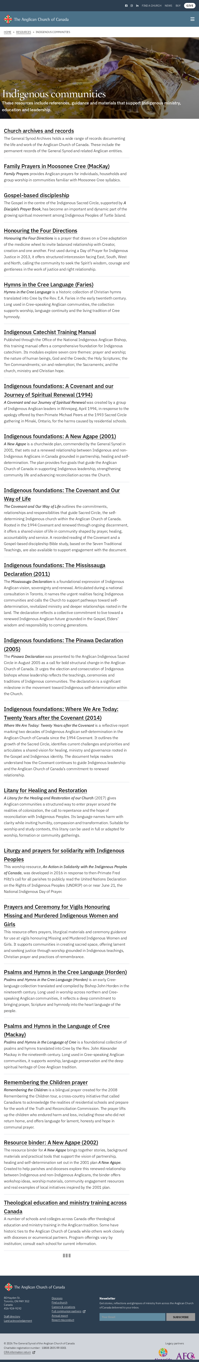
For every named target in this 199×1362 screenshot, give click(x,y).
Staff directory (12, 1316)
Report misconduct (63, 1320)
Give (189, 5)
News (168, 5)
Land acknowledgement (18, 1320)
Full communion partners (66, 1311)
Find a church (151, 5)
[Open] (192, 19)
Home (7, 32)
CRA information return (17, 1352)
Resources (23, 32)
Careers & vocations (63, 1307)
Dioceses (57, 1298)
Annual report (60, 1315)
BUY (178, 5)
